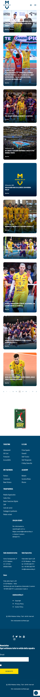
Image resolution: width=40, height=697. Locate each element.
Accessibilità (7, 460)
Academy (25, 469)
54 (13, 391)
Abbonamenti (7, 450)
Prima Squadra (26, 450)
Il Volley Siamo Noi (27, 463)
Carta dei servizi (7, 507)
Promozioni (6, 456)
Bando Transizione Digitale (10, 501)
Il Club (24, 444)
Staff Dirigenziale (26, 460)
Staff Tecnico (25, 456)
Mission (24, 482)
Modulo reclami (7, 514)
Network (24, 475)
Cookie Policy (19, 607)
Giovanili (24, 453)
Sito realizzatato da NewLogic (20, 621)
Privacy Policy (19, 604)
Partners (5, 475)
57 (23, 391)
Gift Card (5, 453)
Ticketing (6, 444)
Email (2, 654)
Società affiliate (26, 479)
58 (26, 391)
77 (32, 391)
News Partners (7, 482)
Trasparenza (8, 488)
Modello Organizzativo (9, 494)
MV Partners (8, 469)
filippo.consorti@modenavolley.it (23, 532)
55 (16, 391)
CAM (4, 504)
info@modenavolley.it (28, 569)
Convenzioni (6, 479)
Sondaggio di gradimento (10, 511)
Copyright (18, 601)
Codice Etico (6, 498)
